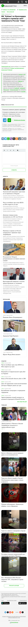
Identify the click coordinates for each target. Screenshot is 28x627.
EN (4, 1)
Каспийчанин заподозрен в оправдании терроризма (13, 391)
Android (20, 74)
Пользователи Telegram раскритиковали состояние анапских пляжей (14, 258)
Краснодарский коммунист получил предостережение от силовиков (13, 282)
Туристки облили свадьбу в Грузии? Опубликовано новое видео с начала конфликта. (12, 480)
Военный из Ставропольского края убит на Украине (13, 372)
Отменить (14, 170)
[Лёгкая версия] (8, 2)
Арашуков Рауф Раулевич (10, 336)
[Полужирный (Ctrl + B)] (4, 150)
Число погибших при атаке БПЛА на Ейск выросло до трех (13, 203)
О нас (2, 600)
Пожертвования (23, 600)
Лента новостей (10, 11)
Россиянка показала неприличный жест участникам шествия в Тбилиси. (13, 555)
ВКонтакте (6, 89)
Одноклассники (14, 89)
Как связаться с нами (11, 600)
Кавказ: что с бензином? (9, 9)
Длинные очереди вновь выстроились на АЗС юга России (13, 216)
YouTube (23, 91)
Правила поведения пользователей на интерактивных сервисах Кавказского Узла (14, 617)
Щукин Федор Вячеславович (11, 354)
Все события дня (22, 401)
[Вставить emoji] (17, 150)
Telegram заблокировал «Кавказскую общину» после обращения (12, 505)
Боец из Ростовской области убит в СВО (13, 378)
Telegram (20, 81)
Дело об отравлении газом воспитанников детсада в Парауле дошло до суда (14, 384)
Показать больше (14, 585)
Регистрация (14, 165)
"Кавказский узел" (6, 66)
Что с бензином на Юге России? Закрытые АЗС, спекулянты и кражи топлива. (12, 579)
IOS (24, 74)
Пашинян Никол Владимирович (12, 317)
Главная (3, 11)
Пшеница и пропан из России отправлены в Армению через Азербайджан (12, 232)
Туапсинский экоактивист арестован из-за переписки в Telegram (14, 192)
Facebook (16, 88)
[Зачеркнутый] (13, 150)
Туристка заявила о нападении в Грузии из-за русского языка (13, 531)
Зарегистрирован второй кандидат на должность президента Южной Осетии (13, 398)
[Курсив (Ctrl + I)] (7, 150)
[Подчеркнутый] (10, 150)
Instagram (22, 88)
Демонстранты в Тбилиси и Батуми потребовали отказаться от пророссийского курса (12, 425)
